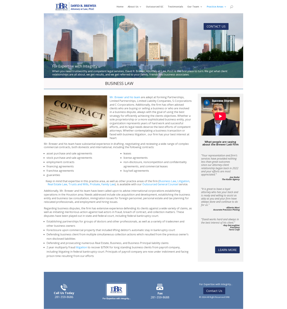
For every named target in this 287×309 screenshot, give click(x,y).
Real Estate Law (57, 184)
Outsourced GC (154, 6)
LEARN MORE (227, 250)
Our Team (193, 6)
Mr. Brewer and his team (125, 97)
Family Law (108, 184)
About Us (133, 6)
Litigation (183, 181)
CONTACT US (216, 26)
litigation (81, 247)
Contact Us (214, 291)
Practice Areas (215, 6)
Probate (95, 184)
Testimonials (175, 6)
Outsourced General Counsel (160, 184)
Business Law (167, 181)
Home (120, 6)
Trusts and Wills (78, 184)
